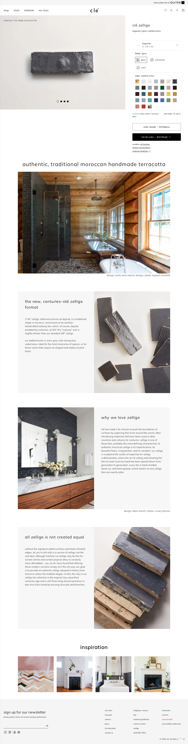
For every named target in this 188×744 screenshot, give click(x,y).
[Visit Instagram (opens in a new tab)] (5, 732)
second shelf (167, 719)
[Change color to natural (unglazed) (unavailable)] (168, 81)
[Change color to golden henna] (150, 94)
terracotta (166, 710)
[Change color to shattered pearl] (150, 87)
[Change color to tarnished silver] (162, 94)
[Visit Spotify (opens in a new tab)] (19, 732)
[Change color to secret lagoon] (162, 87)
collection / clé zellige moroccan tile (20, 20)
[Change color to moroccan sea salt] (150, 81)
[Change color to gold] (137, 81)
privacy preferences (38, 717)
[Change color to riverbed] (175, 94)
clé (168, 739)
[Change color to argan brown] (156, 94)
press (107, 724)
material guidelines (140, 151)
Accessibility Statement (171, 724)
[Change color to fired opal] (143, 94)
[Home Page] (94, 10)
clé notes (108, 710)
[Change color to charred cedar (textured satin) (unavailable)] (156, 87)
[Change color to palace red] (143, 106)
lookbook (29, 10)
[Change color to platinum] (150, 106)
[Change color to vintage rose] (168, 87)
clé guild (108, 715)
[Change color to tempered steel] (137, 87)
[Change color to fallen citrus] (168, 100)
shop (6, 10)
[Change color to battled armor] (175, 81)
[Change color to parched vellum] (162, 81)
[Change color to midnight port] (137, 94)
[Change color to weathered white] (143, 81)
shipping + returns (140, 710)
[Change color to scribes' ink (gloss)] (175, 87)
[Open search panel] (171, 10)
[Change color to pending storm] (137, 100)
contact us (109, 733)
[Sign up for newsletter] (26, 726)
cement (165, 715)
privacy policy (9, 717)
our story (44, 10)
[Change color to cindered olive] (143, 87)
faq (134, 715)
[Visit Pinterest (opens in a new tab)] (10, 732)
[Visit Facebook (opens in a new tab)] (14, 732)
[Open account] (177, 10)
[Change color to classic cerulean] (162, 100)
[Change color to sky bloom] (143, 100)
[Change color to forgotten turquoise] (150, 100)
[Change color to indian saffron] (168, 94)
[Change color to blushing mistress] (137, 106)
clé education (110, 728)
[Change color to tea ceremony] (156, 81)
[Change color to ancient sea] (156, 100)
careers (108, 719)
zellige (136, 728)
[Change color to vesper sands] (175, 100)
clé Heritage (145, 144)
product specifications (141, 147)
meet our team (139, 724)
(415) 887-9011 (139, 733)
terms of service (22, 717)
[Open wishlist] (165, 10)
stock (16, 10)
